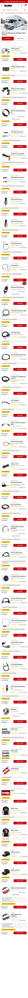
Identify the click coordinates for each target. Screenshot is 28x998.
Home (2, 13)
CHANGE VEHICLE (20, 38)
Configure (20, 59)
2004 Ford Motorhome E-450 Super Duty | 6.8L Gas (16, 13)
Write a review (16, 119)
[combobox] (14, 10)
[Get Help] (21, 5)
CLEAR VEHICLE (8, 38)
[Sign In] (18, 5)
